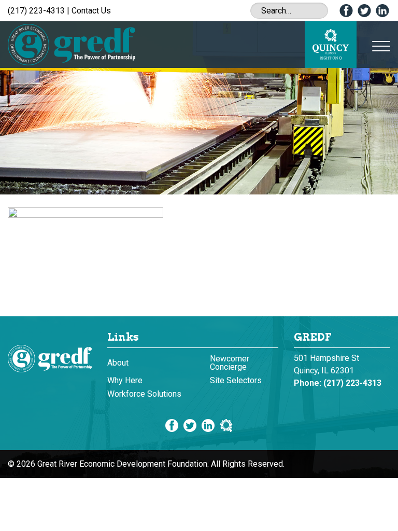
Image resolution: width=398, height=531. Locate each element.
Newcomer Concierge (229, 363)
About (118, 363)
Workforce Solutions (144, 394)
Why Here (125, 380)
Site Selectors (236, 380)
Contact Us (91, 11)
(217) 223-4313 (36, 11)
